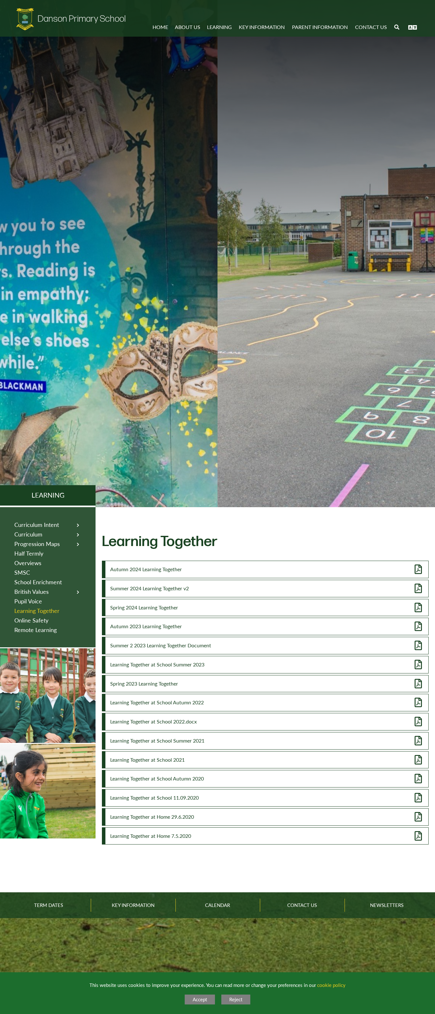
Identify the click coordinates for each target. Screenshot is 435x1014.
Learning (48, 495)
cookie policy (331, 985)
